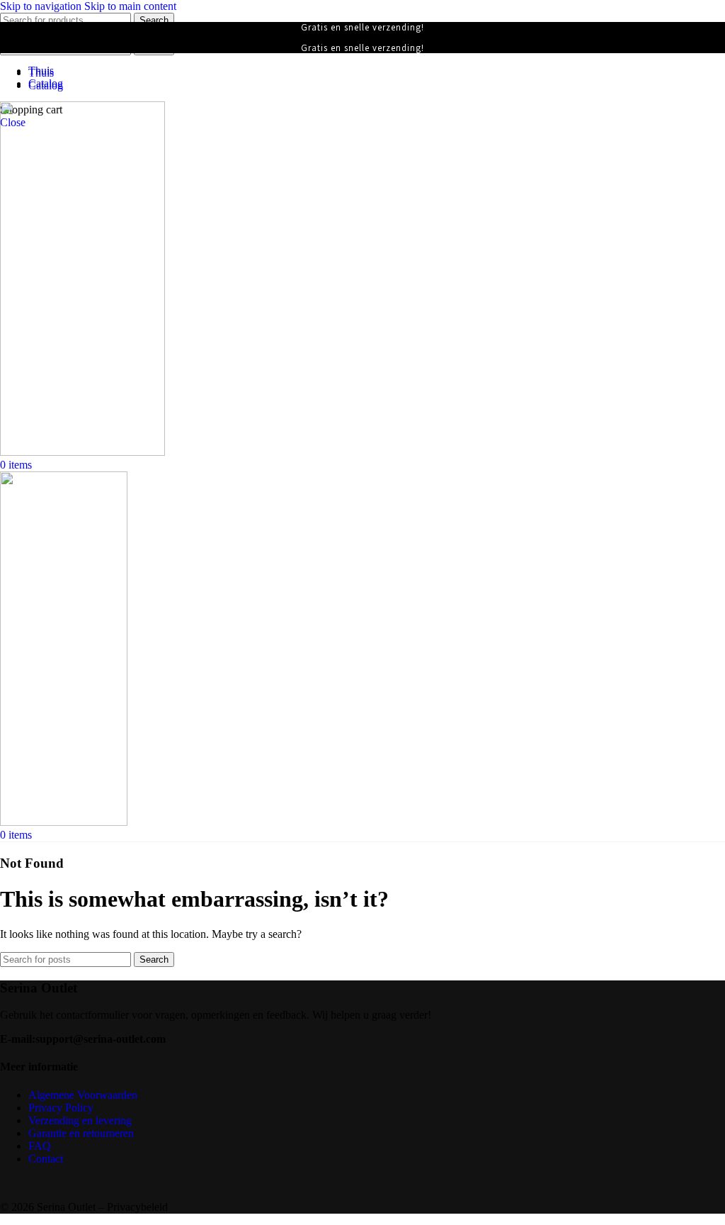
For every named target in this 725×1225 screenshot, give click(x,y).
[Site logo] (82, 452)
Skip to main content (130, 6)
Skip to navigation (42, 6)
